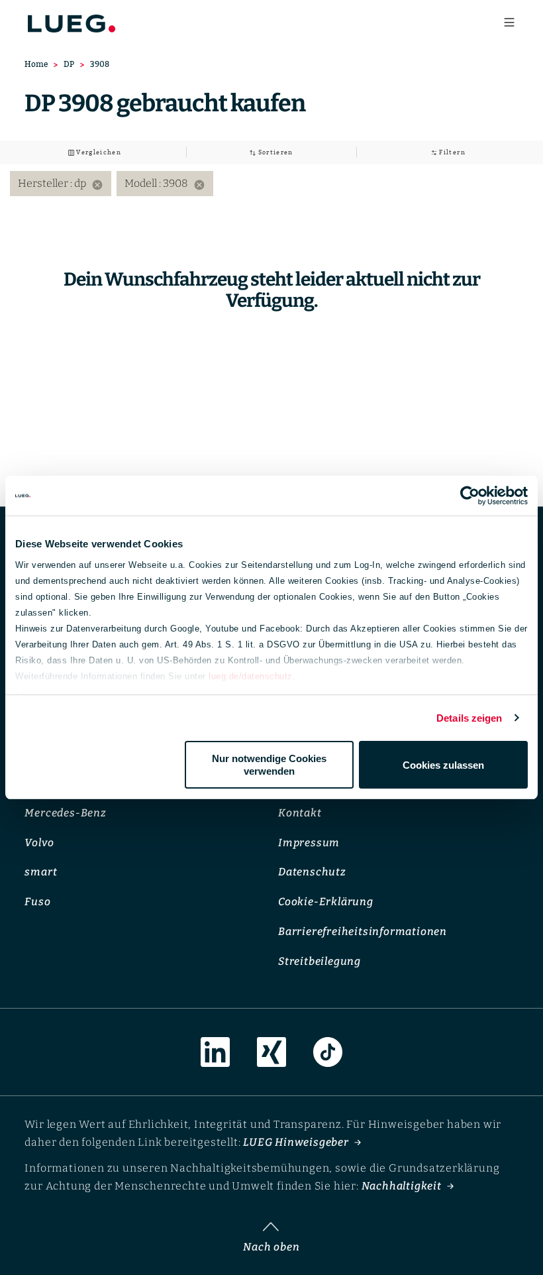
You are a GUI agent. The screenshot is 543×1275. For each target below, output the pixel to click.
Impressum (309, 842)
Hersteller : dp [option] (60, 184)
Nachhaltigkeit (402, 1186)
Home (36, 64)
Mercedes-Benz (65, 812)
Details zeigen (469, 718)
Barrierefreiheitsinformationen (362, 931)
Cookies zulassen (443, 765)
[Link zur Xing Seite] (271, 1052)
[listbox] (271, 183)
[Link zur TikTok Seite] (327, 1052)
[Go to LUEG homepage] (71, 20)
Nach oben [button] (271, 1247)
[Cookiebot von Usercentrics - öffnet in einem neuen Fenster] (470, 496)
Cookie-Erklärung (325, 901)
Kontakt (300, 812)
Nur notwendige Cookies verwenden (269, 765)
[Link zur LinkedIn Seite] (215, 1052)
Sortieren (274, 152)
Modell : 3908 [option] (164, 184)
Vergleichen (97, 152)
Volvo (39, 842)
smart (41, 872)
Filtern (451, 152)
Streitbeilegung (319, 961)
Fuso (37, 901)
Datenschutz (312, 872)
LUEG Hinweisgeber (296, 1142)
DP (69, 64)
